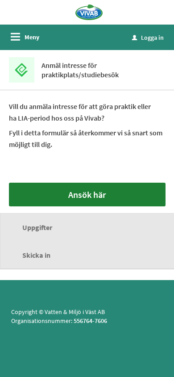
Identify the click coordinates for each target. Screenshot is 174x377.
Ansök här (87, 194)
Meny (32, 37)
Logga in (148, 38)
